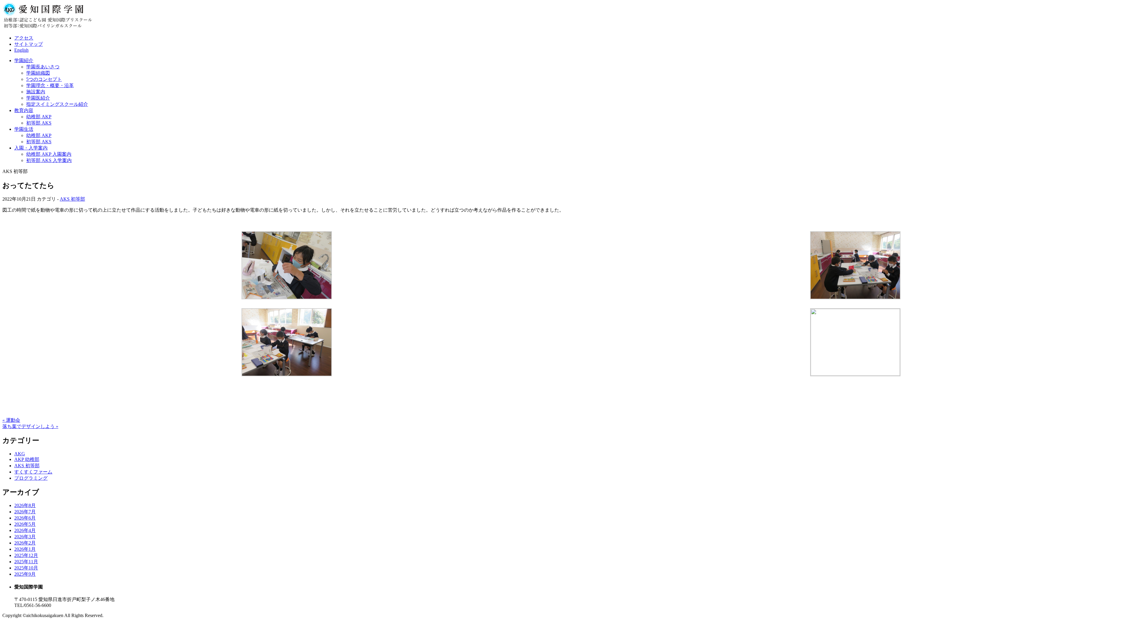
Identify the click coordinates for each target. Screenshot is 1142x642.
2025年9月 (25, 574)
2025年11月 (26, 561)
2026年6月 (25, 517)
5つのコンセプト (44, 79)
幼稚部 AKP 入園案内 (48, 154)
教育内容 (23, 110)
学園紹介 (23, 60)
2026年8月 (25, 505)
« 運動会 (11, 420)
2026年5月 (25, 524)
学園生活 (23, 129)
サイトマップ (28, 44)
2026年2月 (25, 542)
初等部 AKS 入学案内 (49, 160)
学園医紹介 (38, 97)
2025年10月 (26, 567)
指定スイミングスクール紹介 (57, 104)
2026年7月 (25, 511)
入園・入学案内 (31, 147)
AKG (19, 453)
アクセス (23, 37)
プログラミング (31, 478)
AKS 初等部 (72, 199)
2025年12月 (26, 555)
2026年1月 (25, 549)
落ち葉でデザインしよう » (30, 426)
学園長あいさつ (42, 66)
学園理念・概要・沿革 (50, 85)
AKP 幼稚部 (26, 459)
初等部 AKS (38, 122)
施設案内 (35, 91)
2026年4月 (25, 530)
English (21, 50)
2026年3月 (25, 536)
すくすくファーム (33, 471)
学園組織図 (38, 72)
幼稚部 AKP (38, 116)
